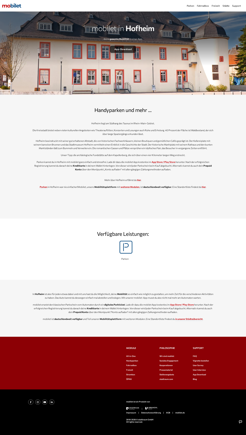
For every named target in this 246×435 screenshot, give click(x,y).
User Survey (198, 365)
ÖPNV (129, 379)
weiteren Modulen (130, 187)
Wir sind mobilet (167, 356)
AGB (168, 412)
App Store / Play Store (163, 162)
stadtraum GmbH (145, 419)
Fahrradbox (203, 5)
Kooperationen (166, 365)
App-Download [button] (123, 49)
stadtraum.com (166, 379)
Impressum (131, 412)
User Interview (199, 370)
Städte (226, 5)
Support (236, 5)
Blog (195, 379)
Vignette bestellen (201, 361)
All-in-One (131, 356)
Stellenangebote (167, 374)
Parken (190, 5)
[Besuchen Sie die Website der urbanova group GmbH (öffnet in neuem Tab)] (151, 408)
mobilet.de (180, 412)
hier (139, 180)
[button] (240, 422)
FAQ (195, 356)
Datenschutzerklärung (151, 412)
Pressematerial (166, 370)
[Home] (11, 5)
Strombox (130, 374)
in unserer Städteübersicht (189, 319)
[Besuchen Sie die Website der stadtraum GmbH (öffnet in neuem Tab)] (132, 408)
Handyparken (132, 361)
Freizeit (216, 5)
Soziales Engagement (169, 361)
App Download (199, 374)
